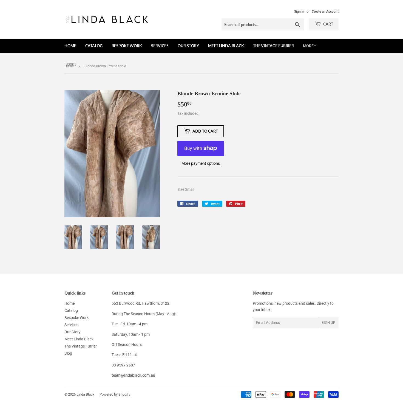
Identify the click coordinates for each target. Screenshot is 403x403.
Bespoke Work (127, 45)
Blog (68, 353)
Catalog (94, 45)
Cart (327, 24)
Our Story (188, 45)
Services (160, 45)
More (308, 46)
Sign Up (328, 323)
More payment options (200, 163)
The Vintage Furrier (273, 45)
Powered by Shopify (115, 394)
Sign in (299, 11)
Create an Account (325, 11)
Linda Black (85, 394)
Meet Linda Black (226, 45)
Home (70, 45)
